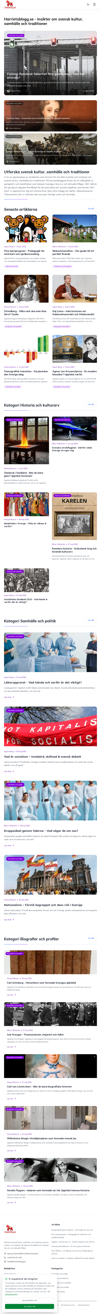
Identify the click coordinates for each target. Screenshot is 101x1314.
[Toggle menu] (94, 4)
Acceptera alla (29, 1306)
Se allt (91, 208)
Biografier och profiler (14, 103)
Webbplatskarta (84, 1305)
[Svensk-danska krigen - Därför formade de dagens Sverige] (50, 149)
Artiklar (55, 1224)
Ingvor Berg (8, 246)
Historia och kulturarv (14, 137)
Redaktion (9, 1268)
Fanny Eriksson (10, 307)
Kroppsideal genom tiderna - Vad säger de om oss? (72, 1230)
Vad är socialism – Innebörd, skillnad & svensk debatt (72, 1258)
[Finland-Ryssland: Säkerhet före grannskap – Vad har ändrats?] (50, 63)
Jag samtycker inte (29, 1300)
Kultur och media (12, 266)
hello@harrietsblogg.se (16, 1261)
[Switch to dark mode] (88, 4)
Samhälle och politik (15, 35)
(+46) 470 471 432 (14, 1257)
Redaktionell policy (68, 1305)
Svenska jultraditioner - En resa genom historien (70, 1246)
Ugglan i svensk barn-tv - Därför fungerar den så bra (72, 1242)
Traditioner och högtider (62, 266)
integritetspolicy (11, 1294)
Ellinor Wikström (59, 246)
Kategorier (57, 1268)
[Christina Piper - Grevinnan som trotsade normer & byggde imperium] (50, 115)
